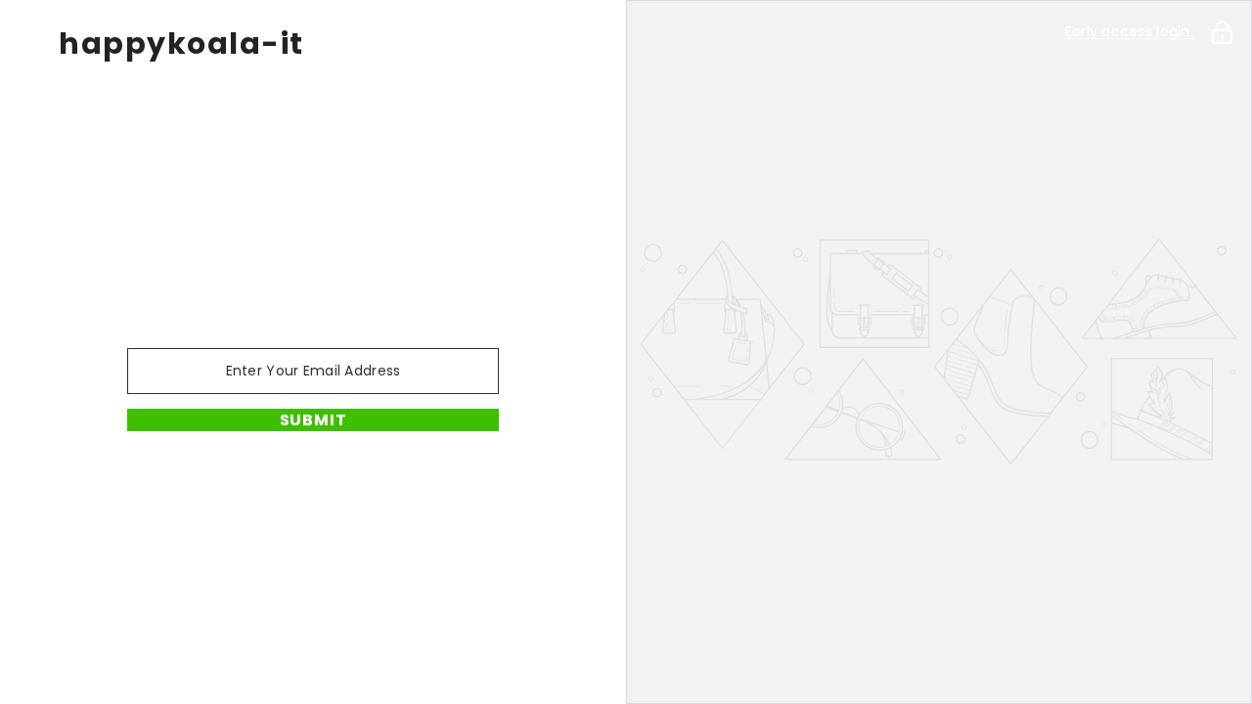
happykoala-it (181, 44)
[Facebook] (285, 482)
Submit (313, 420)
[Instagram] (340, 482)
